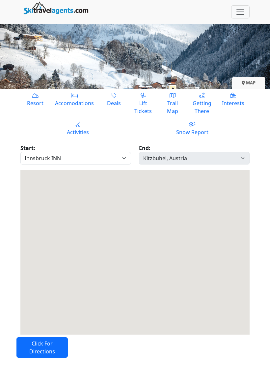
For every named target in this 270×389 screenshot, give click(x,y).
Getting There (202, 107)
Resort (35, 103)
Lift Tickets (143, 107)
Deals (114, 103)
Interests (233, 103)
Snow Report (192, 132)
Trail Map (172, 107)
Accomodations (74, 103)
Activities (78, 132)
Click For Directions (42, 347)
